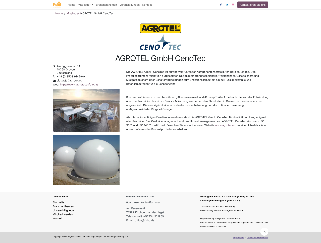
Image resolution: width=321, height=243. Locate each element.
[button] (264, 232)
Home (59, 13)
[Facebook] (220, 4)
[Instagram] (233, 4)
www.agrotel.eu (225, 125)
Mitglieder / (74, 13)
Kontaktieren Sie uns (252, 4)
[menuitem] (71, 4)
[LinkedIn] (227, 4)
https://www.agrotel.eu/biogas (79, 84)
